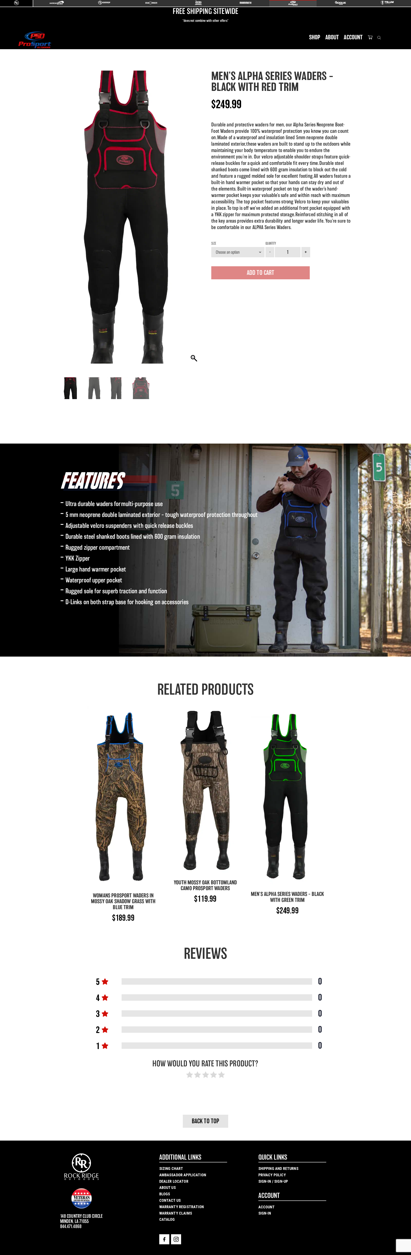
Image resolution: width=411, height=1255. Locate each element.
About (332, 37)
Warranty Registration (181, 1207)
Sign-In (264, 1213)
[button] (194, 219)
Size (213, 243)
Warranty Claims (175, 1213)
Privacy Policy (272, 1175)
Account (353, 37)
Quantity (270, 243)
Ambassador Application (182, 1175)
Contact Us (170, 1200)
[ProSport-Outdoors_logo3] (34, 40)
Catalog (167, 1219)
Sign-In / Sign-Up (273, 1181)
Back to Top (205, 1121)
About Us (167, 1187)
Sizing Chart (171, 1168)
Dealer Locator (173, 1181)
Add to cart (260, 272)
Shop (314, 37)
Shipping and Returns (278, 1168)
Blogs (164, 1194)
